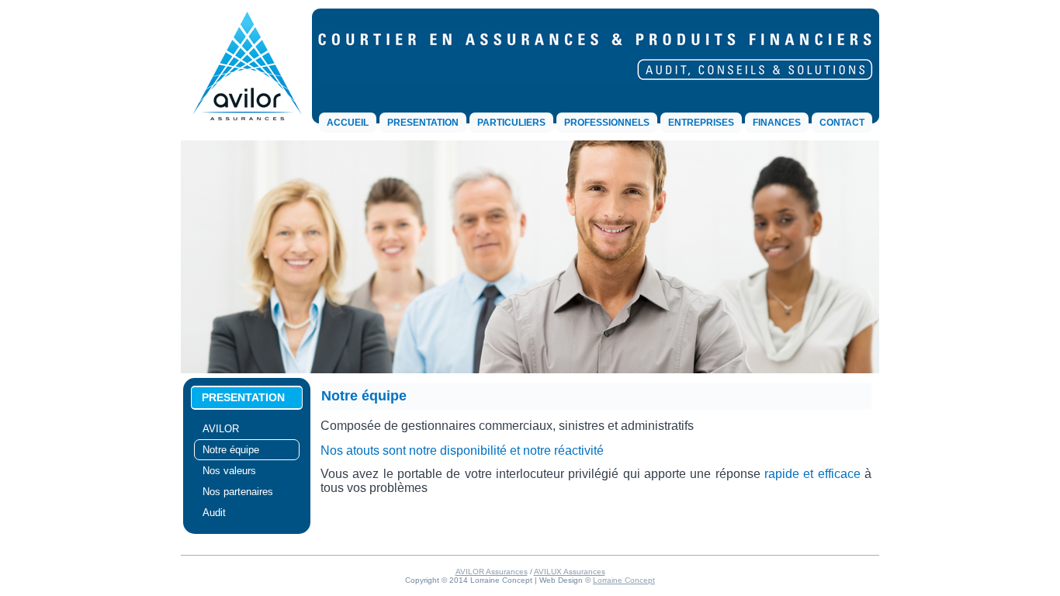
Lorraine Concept (624, 580)
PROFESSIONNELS (607, 122)
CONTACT (841, 122)
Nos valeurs (229, 470)
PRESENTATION (423, 122)
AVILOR (221, 429)
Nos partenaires (238, 491)
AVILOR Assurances (492, 571)
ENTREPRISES (701, 122)
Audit (214, 512)
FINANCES (777, 122)
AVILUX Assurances (569, 571)
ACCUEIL (348, 122)
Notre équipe (231, 450)
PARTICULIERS (511, 122)
